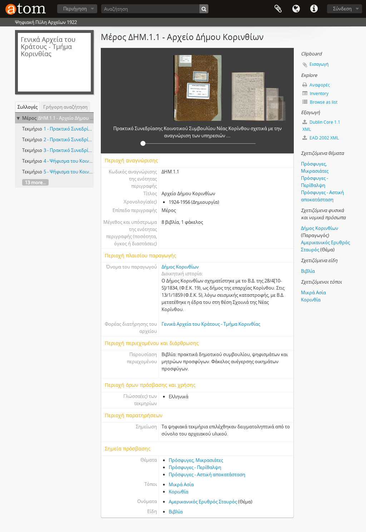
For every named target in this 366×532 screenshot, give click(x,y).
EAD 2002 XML (323, 138)
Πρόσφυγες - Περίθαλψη (195, 467)
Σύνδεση (342, 8)
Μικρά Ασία (181, 484)
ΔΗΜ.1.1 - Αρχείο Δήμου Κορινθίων (75, 118)
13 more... (35, 182)
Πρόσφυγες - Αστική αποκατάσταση (207, 474)
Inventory (318, 93)
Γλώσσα (296, 9)
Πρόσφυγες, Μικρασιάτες (196, 460)
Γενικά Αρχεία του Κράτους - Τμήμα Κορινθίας (211, 324)
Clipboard (278, 9)
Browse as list (323, 102)
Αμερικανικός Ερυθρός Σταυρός (203, 501)
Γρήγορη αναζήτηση (65, 107)
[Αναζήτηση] (203, 8)
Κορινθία (178, 491)
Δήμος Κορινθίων (180, 266)
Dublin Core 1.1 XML (321, 125)
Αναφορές (319, 85)
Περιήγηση (75, 8)
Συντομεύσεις (314, 9)
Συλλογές (28, 107)
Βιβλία (176, 511)
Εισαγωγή (319, 64)
